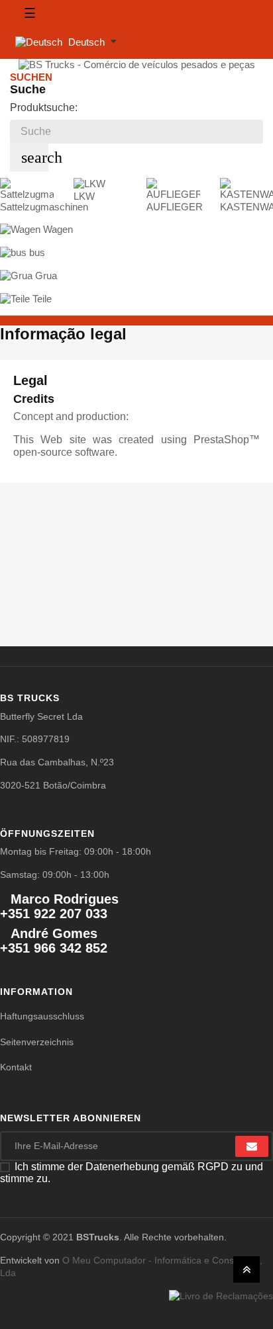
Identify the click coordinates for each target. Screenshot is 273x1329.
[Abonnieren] (251, 1146)
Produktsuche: (44, 107)
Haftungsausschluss (42, 1016)
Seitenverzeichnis (37, 1042)
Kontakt (16, 1067)
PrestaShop (221, 439)
